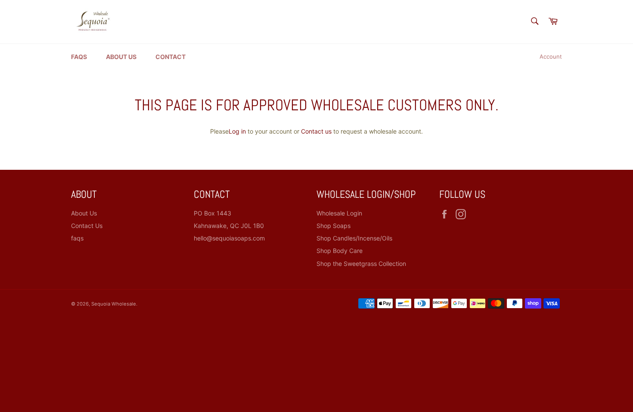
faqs (77, 238)
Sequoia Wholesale (113, 304)
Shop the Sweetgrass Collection (361, 263)
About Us (121, 56)
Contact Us (86, 225)
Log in (237, 131)
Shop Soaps (333, 225)
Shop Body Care (339, 250)
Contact (170, 56)
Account (551, 56)
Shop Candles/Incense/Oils (354, 238)
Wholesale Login (339, 213)
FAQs (79, 56)
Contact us (316, 131)
